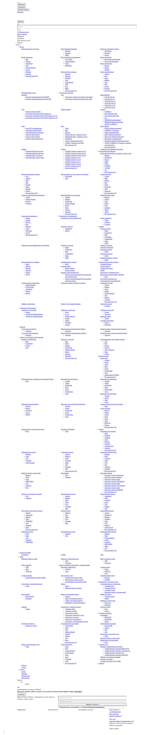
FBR (106, 235)
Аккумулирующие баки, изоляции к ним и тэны (115, 153)
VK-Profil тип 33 (110, 107)
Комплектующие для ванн (73, 588)
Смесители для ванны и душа (74, 615)
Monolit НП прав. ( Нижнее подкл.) (76, 137)
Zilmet (107, 212)
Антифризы (104, 615)
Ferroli (28, 70)
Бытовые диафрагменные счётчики (111, 646)
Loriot (27, 412)
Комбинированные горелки (109, 258)
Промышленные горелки (69, 262)
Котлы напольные (27, 57)
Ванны (63, 584)
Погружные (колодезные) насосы (31, 511)
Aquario (67, 454)
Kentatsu (67, 51)
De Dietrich (108, 51)
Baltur (106, 231)
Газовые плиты (105, 567)
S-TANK (107, 168)
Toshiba (63, 554)
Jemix (106, 440)
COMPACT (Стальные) (112, 130)
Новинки (24, 674)
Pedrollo (107, 442)
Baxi (27, 59)
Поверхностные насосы (68, 494)
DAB (106, 433)
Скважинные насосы (106, 511)
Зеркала (67, 596)
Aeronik (107, 360)
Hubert (67, 320)
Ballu (27, 180)
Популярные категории (86, 710)
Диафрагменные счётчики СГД (114, 653)
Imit (106, 295)
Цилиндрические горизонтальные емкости (113, 333)
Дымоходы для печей (107, 310)
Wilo (66, 469)
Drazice (107, 160)
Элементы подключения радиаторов (111, 149)
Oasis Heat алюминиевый (33, 130)
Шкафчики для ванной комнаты (75, 603)
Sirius (67, 63)
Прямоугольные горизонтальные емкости (113, 329)
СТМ (66, 661)
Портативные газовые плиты (74, 580)
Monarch (28, 270)
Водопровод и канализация (68, 216)
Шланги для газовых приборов (71, 304)
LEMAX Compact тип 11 (73, 157)
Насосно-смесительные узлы (30, 644)
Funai (106, 417)
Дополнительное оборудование (108, 262)
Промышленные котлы (28, 93)
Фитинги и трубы (31, 626)
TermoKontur (69, 82)
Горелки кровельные (106, 247)
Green (106, 364)
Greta (66, 571)
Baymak (28, 185)
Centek (67, 383)
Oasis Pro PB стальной (33, 134)
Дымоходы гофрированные (34, 314)
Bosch (106, 78)
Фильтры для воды (67, 226)
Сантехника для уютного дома (108, 582)
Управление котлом (106, 283)
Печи (21, 557)
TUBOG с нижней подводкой (74, 143)
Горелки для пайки (106, 245)
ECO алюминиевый (111, 114)
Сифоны (24, 607)
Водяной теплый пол (28, 623)
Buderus (28, 61)
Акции (23, 672)
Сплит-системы (105, 408)
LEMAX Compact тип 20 (73, 160)
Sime (66, 80)
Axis (62, 95)
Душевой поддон (110, 588)
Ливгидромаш (30, 463)
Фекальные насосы (27, 531)
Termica (28, 201)
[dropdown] (18, 2)
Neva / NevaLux (109, 350)
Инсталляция (30, 596)
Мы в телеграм (22, 34)
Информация (21, 710)
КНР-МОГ (68, 65)
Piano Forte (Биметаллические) (114, 137)
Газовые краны (65, 266)
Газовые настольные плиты (73, 577)
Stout (106, 205)
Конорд (107, 65)
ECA (106, 82)
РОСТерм (68, 659)
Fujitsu (107, 362)
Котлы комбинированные (69, 49)
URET (106, 243)
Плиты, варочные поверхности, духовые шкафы (74, 565)
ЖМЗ (67, 88)
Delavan (28, 268)
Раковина (107, 605)
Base (66, 130)
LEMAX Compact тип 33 (73, 166)
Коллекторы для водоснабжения (71, 218)
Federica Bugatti (30, 68)
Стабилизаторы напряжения (30, 283)
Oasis (23, 126)
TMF (66, 84)
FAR (66, 630)
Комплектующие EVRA (33, 111)
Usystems (107, 224)
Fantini (107, 291)
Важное (22, 669)
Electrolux (108, 187)
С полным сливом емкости (29, 333)
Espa (27, 523)
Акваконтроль (109, 446)
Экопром (28, 331)
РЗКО (67, 55)
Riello (106, 241)
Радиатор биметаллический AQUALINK (38, 99)
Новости (101, 663)
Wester (107, 210)
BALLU (28, 222)
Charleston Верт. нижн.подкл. (35, 157)
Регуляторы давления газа (108, 279)
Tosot (106, 373)
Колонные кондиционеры (108, 394)
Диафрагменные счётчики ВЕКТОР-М (117, 649)
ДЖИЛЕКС (29, 542)
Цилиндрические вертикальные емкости (73, 333)
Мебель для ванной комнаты (70, 594)
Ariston (107, 176)
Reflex (106, 203)
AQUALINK (69, 626)
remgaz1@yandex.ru (115, 716)
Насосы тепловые (25, 552)
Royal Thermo (104, 126)
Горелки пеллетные (106, 254)
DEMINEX (29, 521)
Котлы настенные (105, 57)
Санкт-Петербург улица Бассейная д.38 (121, 721)
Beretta (107, 345)
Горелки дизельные (67, 245)
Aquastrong (108, 496)
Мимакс (107, 70)
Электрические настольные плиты (76, 582)
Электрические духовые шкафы (35, 577)
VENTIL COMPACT (111, 124)
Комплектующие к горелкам (30, 262)
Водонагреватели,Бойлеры (107, 151)
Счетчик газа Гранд (106, 659)
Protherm (68, 78)
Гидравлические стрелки (108, 623)
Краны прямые (69, 268)
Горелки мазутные (106, 249)
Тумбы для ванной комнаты (74, 600)
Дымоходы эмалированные (34, 316)
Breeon (28, 408)
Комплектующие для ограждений (115, 592)
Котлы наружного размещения (70, 57)
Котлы (22, 47)
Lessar (106, 368)
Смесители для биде (71, 613)
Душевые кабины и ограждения (110, 584)
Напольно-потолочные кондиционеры (73, 404)
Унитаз (107, 611)
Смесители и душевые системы (71, 607)
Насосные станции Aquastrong (114, 475)
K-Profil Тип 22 (110, 97)
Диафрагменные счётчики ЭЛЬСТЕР (116, 655)
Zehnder (23, 149)
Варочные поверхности (68, 567)
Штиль (28, 293)
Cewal (106, 289)
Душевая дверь (109, 586)
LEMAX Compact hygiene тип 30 (75, 155)
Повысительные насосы (107, 494)
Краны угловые (70, 270)
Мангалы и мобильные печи (70, 559)
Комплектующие (105, 316)
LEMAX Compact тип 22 (73, 164)
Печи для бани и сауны (107, 559)
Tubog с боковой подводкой (74, 141)
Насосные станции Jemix (112, 483)
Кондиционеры (103, 356)
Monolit (67, 132)
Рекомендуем (25, 676)
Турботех (28, 203)
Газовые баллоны (105, 264)
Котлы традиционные (111, 61)
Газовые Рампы (105, 266)
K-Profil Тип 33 (110, 99)
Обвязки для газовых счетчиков (110, 657)
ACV (27, 176)
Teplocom (107, 300)
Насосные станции (106, 473)
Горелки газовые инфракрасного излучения (35, 245)
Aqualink (24, 95)
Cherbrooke (68, 385)
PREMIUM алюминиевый (113, 120)
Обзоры (23, 665)
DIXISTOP (108, 617)
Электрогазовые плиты (107, 575)
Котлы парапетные (106, 63)
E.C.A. (67, 314)
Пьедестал (108, 603)
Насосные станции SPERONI (114, 490)
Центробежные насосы (68, 531)
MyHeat (107, 297)
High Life (107, 423)
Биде (106, 609)
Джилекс (107, 448)
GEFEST (68, 569)
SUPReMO (68, 139)
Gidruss (67, 636)
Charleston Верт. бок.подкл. (34, 155)
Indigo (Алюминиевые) (112, 132)
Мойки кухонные (105, 594)
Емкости (22, 327)
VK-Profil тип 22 (110, 105)
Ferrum (28, 312)
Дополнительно (53, 710)
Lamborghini (108, 239)
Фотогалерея (25, 678)
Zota (66, 86)
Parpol (106, 164)
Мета (27, 569)
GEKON (67, 634)
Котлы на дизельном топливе (109, 49)
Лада (106, 573)
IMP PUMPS (29, 481)
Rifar (62, 126)
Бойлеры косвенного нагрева (30, 174)
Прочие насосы (66, 511)
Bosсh (106, 185)
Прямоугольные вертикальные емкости (73, 329)
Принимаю (21, 694)
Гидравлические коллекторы (70, 623)
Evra (22, 109)
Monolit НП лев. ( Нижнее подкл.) (76, 134)
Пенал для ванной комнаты (73, 598)
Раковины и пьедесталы (107, 600)
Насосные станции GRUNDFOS (115, 481)
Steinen (28, 272)
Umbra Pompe (109, 527)
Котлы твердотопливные (68, 72)
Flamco (107, 199)
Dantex (107, 412)
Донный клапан (110, 596)
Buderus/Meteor (105, 95)
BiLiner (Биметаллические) (113, 128)
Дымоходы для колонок (28, 310)
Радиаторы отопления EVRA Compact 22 (38, 114)
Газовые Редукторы (106, 268)
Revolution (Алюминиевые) (113, 139)
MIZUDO (68, 356)
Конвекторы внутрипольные (109, 640)
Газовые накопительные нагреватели (33, 195)
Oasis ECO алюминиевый (34, 128)
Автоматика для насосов (108, 431)
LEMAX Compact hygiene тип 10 (75, 151)
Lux (106, 118)
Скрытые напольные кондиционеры (111, 404)
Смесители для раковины (73, 619)
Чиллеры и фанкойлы (67, 429)
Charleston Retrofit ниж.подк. (35, 153)
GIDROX (107, 435)
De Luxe (107, 577)
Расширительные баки (107, 195)
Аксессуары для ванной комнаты (31, 584)
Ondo (106, 636)
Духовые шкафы (26, 575)
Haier (106, 189)
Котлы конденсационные (112, 59)
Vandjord (107, 469)
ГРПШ (102, 270)
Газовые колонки (105, 174)
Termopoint (108, 619)
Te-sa (66, 657)
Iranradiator (108, 237)
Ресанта (28, 291)
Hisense (107, 425)
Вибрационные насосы (28, 452)
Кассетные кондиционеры (108, 379)
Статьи (23, 667)
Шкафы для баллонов (28, 304)
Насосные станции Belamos (113, 477)
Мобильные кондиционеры (30, 404)
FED (27, 65)
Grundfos (107, 437)
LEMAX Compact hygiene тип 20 (75, 153)
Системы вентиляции (107, 320)
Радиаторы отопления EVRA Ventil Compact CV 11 (41, 116)
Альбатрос (29, 289)
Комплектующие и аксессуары (70, 195)
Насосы (101, 429)
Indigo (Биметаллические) (113, 134)
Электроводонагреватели (29, 216)
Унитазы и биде (105, 607)
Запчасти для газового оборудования (31, 337)
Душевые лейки (70, 609)
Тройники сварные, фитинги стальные (73, 283)
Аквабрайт (68, 228)
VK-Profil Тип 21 (110, 103)
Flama (106, 569)
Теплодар (107, 314)
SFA (106, 465)
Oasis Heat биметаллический (34, 132)
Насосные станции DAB (112, 479)
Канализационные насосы (108, 452)
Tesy (27, 348)
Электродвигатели (106, 304)
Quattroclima (108, 371)
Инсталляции (25, 594)
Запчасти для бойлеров (28, 339)
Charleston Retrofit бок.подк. (34, 151)
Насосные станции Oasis (112, 488)
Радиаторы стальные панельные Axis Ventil (78, 99)
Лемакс (107, 68)
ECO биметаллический (112, 116)
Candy (27, 228)
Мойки (107, 598)
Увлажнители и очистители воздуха (32, 429)
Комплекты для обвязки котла (109, 272)
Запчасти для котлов (67, 339)
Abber (27, 586)
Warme (107, 621)
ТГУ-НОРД (68, 59)
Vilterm (107, 354)
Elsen (106, 277)
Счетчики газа (103, 644)
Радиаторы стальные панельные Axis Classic (79, 97)
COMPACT (108, 111)
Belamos (67, 199)
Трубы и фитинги (106, 218)
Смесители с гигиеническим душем (76, 621)
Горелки (101, 226)
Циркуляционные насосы (108, 531)
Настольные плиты (67, 575)
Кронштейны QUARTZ (112, 375)
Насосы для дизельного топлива (31, 494)
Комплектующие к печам (29, 559)
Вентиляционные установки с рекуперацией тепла (37, 379)
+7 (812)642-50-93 (23, 32)
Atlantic (28, 178)
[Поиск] (21, 30)
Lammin (102, 109)
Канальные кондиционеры (69, 379)
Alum (67, 128)
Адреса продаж (114, 728)
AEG (106, 341)
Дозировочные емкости (28, 329)
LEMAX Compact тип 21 (73, 162)
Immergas (107, 191)
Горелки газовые (105, 228)
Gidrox (107, 540)
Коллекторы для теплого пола (109, 634)
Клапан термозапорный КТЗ (70, 272)
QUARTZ (107, 166)
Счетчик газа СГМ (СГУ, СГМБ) (110, 661)
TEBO (106, 220)
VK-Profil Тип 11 (110, 101)
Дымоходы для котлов (68, 310)
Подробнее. (78, 691)
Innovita (67, 354)
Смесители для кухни (72, 617)
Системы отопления (105, 613)
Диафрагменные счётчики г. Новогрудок (117, 651)
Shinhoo (107, 506)
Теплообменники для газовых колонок (112, 339)
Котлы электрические (107, 72)
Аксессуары (104, 358)
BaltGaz (107, 180)
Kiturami (68, 53)
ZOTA (106, 256)
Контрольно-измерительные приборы (112, 274)
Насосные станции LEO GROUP (115, 486)
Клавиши (29, 598)
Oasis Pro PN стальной (33, 137)
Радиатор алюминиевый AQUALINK (37, 97)
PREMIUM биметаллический (114, 122)
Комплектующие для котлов (30, 49)
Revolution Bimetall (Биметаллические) (117, 141)
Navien (107, 55)
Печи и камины (26, 565)
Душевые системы (71, 611)
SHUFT (28, 414)
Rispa (66, 208)
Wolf (66, 178)
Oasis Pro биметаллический (34, 139)
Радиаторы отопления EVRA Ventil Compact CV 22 (42, 118)
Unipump (68, 212)
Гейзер (67, 231)
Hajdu (106, 162)
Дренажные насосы (67, 452)
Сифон (28, 609)
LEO (27, 458)
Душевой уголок (110, 590)
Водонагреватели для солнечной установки (74, 174)
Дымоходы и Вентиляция (28, 308)
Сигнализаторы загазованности (110, 281)
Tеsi (106, 170)
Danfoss (28, 266)
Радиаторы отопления (66, 93)
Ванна (67, 586)
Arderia (107, 74)
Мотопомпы (65, 473)
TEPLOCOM (30, 287)
